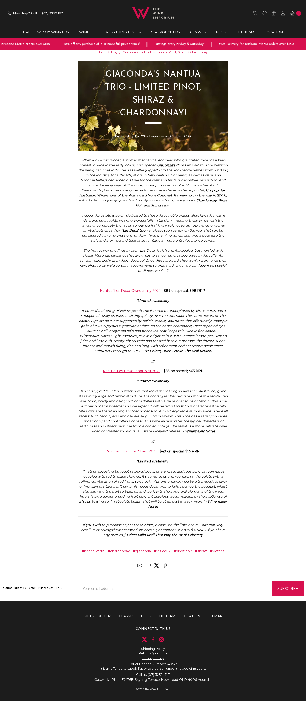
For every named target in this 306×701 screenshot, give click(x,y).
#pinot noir (183, 551)
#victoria (217, 551)
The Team (245, 32)
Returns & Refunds (153, 653)
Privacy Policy (153, 658)
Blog (221, 32)
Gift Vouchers (165, 32)
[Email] (139, 565)
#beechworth (93, 551)
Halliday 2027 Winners (46, 32)
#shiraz (201, 551)
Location (273, 32)
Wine (84, 32)
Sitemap (215, 616)
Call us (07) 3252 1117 (153, 675)
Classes (198, 32)
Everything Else (121, 32)
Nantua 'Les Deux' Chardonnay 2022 (130, 290)
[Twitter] (156, 565)
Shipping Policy (153, 649)
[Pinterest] (165, 565)
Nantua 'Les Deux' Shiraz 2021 (132, 451)
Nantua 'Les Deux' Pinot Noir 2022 (131, 371)
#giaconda (142, 551)
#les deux (162, 551)
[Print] (148, 565)
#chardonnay (119, 551)
